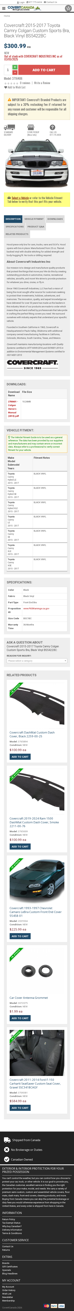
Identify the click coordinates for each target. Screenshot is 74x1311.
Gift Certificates (10, 1266)
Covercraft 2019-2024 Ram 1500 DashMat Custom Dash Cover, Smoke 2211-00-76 (34, 822)
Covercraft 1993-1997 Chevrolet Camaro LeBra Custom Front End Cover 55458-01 (36, 912)
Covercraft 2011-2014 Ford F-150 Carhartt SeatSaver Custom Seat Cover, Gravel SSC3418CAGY (35, 1083)
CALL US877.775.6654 (55, 133)
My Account (8, 1286)
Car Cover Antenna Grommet (29, 998)
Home (7, 16)
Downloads (55, 218)
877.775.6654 (35, 2)
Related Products (17, 234)
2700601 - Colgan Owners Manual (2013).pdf (13, 408)
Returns (6, 1250)
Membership (8, 1300)
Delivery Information (12, 1229)
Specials (6, 1270)
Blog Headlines (9, 1273)
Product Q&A (36, 226)
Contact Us (51, 2)
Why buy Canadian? (12, 1226)
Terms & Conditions (12, 1233)
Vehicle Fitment (34, 218)
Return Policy (8, 1219)
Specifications (15, 226)
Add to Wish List (16, 87)
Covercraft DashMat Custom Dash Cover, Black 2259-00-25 (32, 734)
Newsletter (7, 1297)
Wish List (6, 1293)
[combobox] (37, 660)
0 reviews (25, 83)
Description (13, 218)
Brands (5, 1263)
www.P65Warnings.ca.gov (36, 608)
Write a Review (42, 83)
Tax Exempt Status (11, 1223)
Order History (8, 1290)
